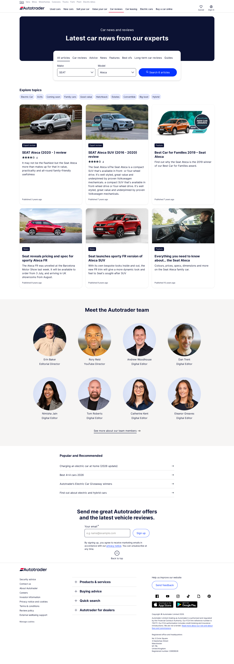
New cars (69, 9)
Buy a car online (164, 9)
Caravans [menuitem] (56, 2)
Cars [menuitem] (22, 2)
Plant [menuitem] (79, 2)
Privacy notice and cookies (34, 601)
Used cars (55, 9)
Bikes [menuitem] (34, 2)
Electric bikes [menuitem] (89, 2)
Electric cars (146, 9)
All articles (63, 57)
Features (114, 57)
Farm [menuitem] (72, 2)
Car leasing (131, 9)
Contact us (25, 583)
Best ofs (127, 57)
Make (60, 65)
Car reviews (116, 9)
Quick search (90, 601)
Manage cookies (27, 621)
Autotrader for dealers (97, 610)
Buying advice (91, 591)
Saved (201, 10)
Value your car (99, 9)
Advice (93, 57)
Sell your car (82, 9)
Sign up (141, 533)
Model (101, 65)
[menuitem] (55, 9)
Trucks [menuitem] (65, 2)
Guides (168, 57)
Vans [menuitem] (28, 2)
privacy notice (113, 545)
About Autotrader (29, 588)
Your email (91, 526)
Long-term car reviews (148, 57)
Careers (24, 592)
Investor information (30, 597)
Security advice (28, 579)
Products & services (95, 582)
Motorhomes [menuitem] (44, 2)
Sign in (211, 10)
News (103, 57)
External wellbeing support (33, 615)
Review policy (27, 610)
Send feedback (165, 585)
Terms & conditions (29, 606)
